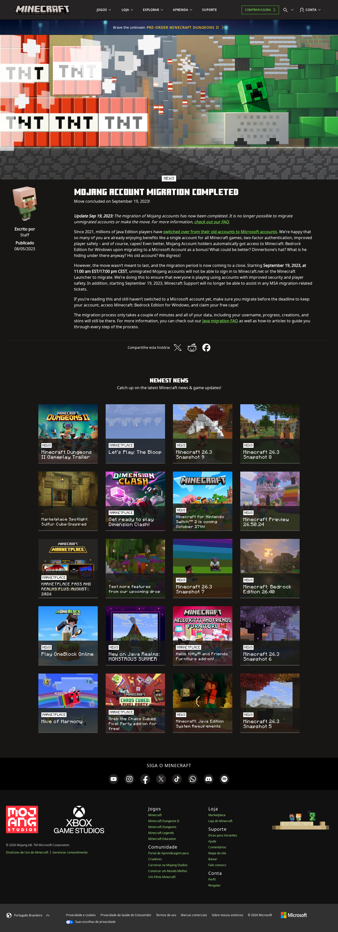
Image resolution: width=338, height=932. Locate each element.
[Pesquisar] (289, 10)
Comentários (217, 847)
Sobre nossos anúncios (227, 915)
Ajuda (212, 841)
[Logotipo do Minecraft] (42, 10)
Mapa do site (217, 853)
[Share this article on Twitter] (178, 348)
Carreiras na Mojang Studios (168, 865)
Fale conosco (217, 865)
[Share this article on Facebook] (206, 348)
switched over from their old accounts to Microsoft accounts (220, 231)
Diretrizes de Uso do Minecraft (27, 852)
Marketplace (217, 815)
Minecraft (155, 815)
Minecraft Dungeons (162, 827)
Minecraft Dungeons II (163, 821)
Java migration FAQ (220, 321)
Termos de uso (166, 915)
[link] (114, 779)
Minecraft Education (162, 839)
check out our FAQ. (211, 222)
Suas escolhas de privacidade (95, 922)
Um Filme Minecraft (161, 877)
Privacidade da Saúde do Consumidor (125, 915)
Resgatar (214, 885)
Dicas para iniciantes (222, 835)
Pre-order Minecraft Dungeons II (183, 27)
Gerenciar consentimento (70, 852)
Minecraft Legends (161, 833)
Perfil (212, 879)
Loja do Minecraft (220, 821)
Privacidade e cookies (81, 915)
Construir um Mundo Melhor (167, 871)
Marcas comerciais (194, 915)
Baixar (212, 859)
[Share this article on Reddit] (192, 348)
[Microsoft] (294, 915)
